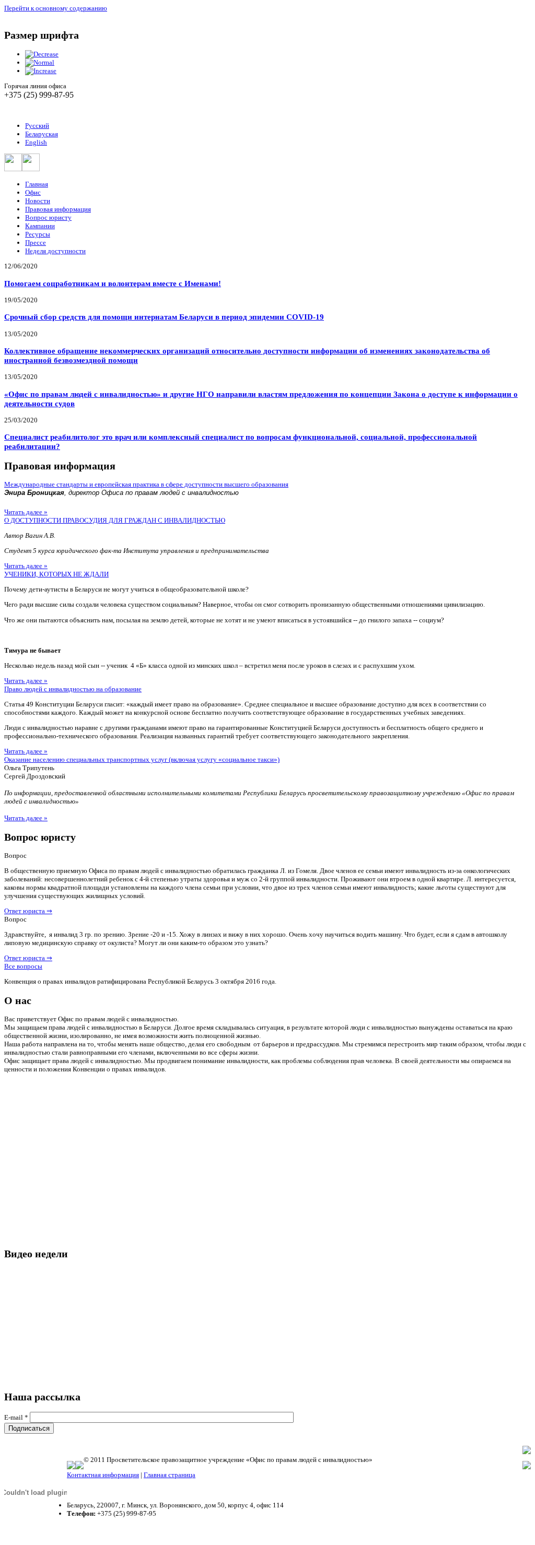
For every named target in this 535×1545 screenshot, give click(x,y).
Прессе (35, 242)
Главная (36, 184)
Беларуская (41, 134)
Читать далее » (26, 512)
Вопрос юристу (48, 217)
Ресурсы (37, 234)
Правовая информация (58, 209)
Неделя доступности (55, 251)
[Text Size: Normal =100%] (39, 62)
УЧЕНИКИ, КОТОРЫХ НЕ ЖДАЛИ (56, 574)
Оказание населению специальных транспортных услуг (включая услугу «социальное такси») (142, 759)
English (36, 142)
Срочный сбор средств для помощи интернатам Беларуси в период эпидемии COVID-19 (164, 316)
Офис (33, 192)
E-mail (16, 1417)
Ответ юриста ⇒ (28, 911)
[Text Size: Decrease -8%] (42, 54)
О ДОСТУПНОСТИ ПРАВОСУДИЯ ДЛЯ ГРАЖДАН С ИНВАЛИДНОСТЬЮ (114, 520)
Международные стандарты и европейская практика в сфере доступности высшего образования (146, 484)
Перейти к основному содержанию (55, 8)
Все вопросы (23, 966)
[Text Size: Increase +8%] (40, 71)
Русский (37, 125)
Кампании (40, 226)
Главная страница (169, 1475)
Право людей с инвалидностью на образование (73, 689)
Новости (37, 201)
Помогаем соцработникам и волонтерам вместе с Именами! (112, 283)
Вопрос (15, 855)
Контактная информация (103, 1475)
